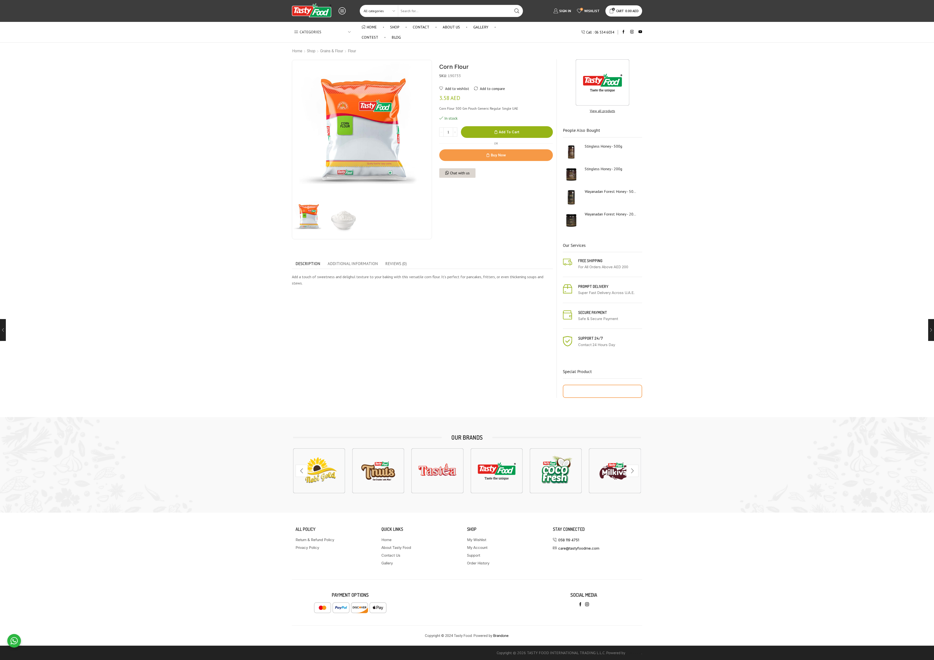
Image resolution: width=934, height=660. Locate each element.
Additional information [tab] (353, 263)
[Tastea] (378, 470)
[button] (302, 471)
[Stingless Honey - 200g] (571, 174)
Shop (394, 27)
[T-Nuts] (319, 470)
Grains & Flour (331, 51)
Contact (421, 27)
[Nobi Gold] (615, 470)
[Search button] (517, 11)
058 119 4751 (568, 540)
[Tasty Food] (437, 470)
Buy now (498, 155)
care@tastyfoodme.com (578, 548)
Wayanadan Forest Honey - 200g (610, 214)
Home (372, 27)
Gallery (480, 27)
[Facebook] (623, 32)
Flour (352, 51)
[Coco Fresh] (496, 470)
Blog (396, 37)
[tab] (308, 264)
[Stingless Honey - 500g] (571, 152)
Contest (370, 37)
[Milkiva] (556, 470)
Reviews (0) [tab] (396, 263)
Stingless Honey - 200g (603, 168)
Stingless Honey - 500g (603, 146)
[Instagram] (632, 32)
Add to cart (509, 132)
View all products (602, 111)
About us (451, 27)
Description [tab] (308, 263)
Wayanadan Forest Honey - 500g (610, 191)
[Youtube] (640, 32)
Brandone (501, 635)
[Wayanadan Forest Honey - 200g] (571, 219)
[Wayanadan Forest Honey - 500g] (571, 197)
